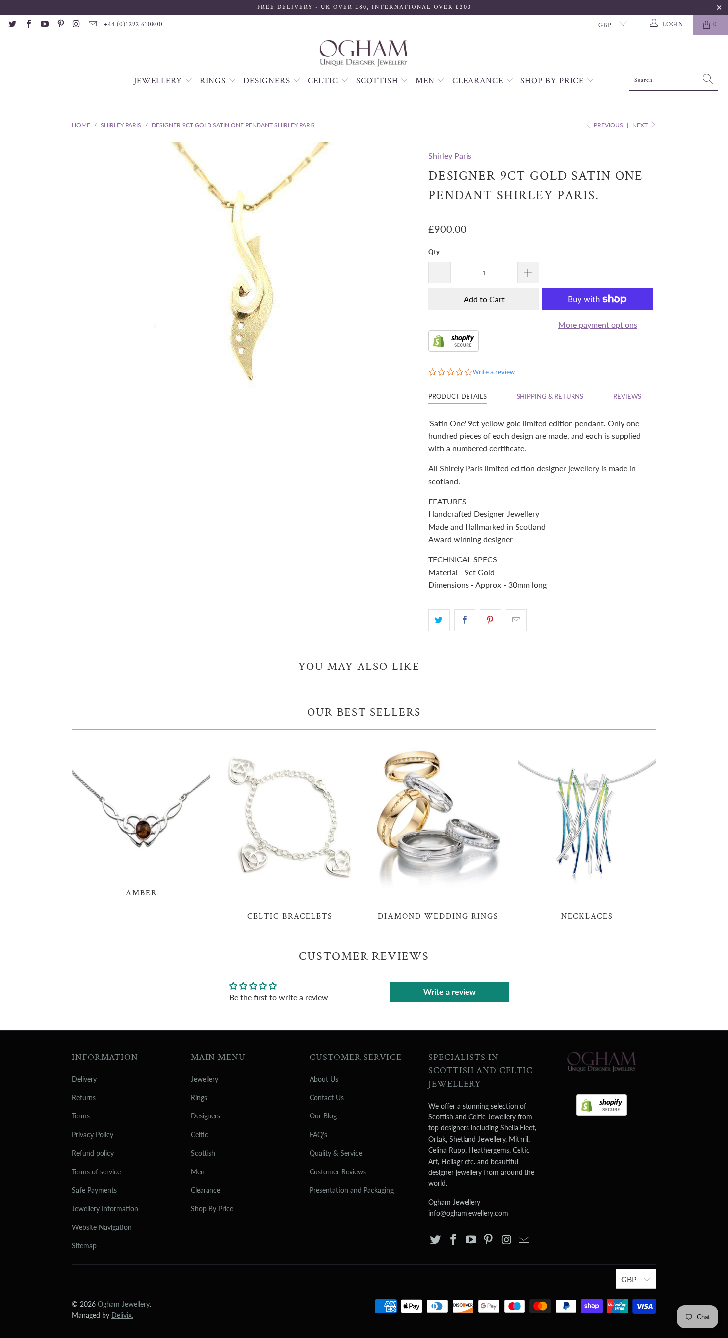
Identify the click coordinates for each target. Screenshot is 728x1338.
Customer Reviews (338, 1172)
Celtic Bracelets (289, 830)
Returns (84, 1097)
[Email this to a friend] (516, 620)
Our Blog (323, 1116)
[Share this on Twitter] (439, 620)
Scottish (378, 80)
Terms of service (96, 1172)
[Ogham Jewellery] (364, 54)
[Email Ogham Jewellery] (92, 25)
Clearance (479, 80)
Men (426, 80)
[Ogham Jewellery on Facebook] (27, 25)
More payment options (597, 324)
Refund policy (93, 1153)
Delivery (84, 1079)
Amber (141, 819)
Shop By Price (553, 80)
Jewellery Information (105, 1208)
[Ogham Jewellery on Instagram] (76, 25)
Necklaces (587, 830)
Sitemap (84, 1245)
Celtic (324, 80)
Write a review (449, 991)
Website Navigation (102, 1227)
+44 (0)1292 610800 (133, 24)
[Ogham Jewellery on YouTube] (44, 25)
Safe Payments (94, 1190)
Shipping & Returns (550, 396)
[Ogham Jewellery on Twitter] (11, 25)
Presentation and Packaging (352, 1190)
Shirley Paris (449, 155)
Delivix (122, 1315)
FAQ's (318, 1134)
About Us (324, 1079)
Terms (81, 1116)
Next (640, 125)
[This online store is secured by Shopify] (453, 348)
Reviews (627, 396)
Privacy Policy (92, 1134)
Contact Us (327, 1097)
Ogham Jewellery (124, 1304)
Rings (214, 80)
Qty (434, 252)
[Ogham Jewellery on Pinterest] (59, 25)
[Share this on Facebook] (464, 620)
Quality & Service (336, 1153)
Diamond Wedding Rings (438, 830)
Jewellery (159, 80)
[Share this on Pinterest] (490, 620)
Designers (268, 80)
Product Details (457, 396)
